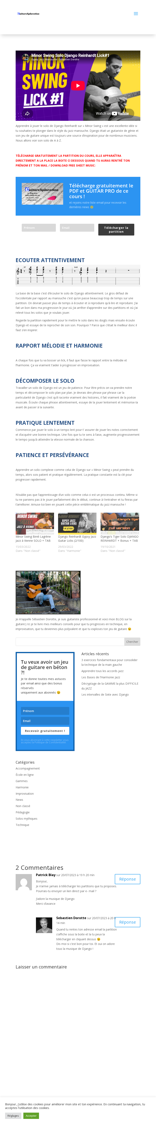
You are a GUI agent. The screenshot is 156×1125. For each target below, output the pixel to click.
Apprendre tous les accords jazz (102, 671)
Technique (22, 825)
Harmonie (22, 787)
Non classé (23, 806)
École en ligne (25, 775)
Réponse (127, 879)
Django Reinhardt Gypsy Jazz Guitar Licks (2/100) (77, 539)
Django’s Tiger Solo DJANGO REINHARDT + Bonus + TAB (120, 539)
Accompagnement (28, 768)
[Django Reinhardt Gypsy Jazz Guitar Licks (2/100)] (77, 524)
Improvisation (25, 793)
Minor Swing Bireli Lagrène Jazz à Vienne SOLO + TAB (33, 539)
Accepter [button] (31, 1115)
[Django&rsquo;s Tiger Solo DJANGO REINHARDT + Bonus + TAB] (120, 524)
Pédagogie (23, 812)
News (19, 800)
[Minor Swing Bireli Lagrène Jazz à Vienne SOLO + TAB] (35, 524)
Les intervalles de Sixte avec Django (105, 694)
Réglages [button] (13, 1115)
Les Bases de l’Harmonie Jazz (100, 677)
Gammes (22, 781)
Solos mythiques (26, 818)
